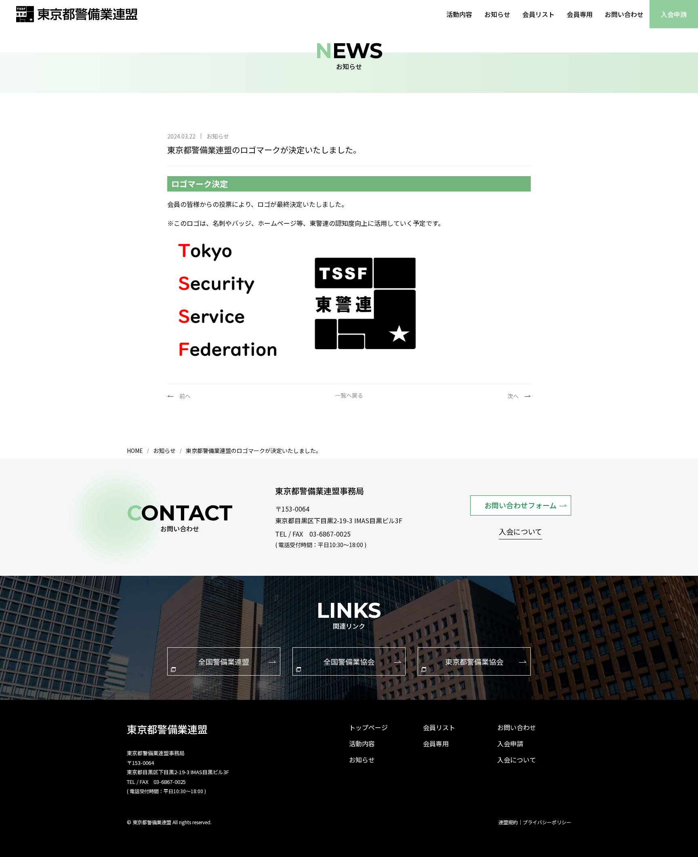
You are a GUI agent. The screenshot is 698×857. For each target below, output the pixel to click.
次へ (513, 396)
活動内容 (459, 14)
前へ (185, 396)
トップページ (368, 727)
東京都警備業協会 (474, 661)
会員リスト (538, 14)
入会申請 (674, 14)
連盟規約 (508, 822)
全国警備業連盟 (223, 661)
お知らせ (497, 14)
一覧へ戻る (349, 395)
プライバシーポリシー (547, 822)
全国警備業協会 (349, 661)
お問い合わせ (624, 14)
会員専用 (580, 14)
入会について (520, 532)
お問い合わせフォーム (520, 505)
